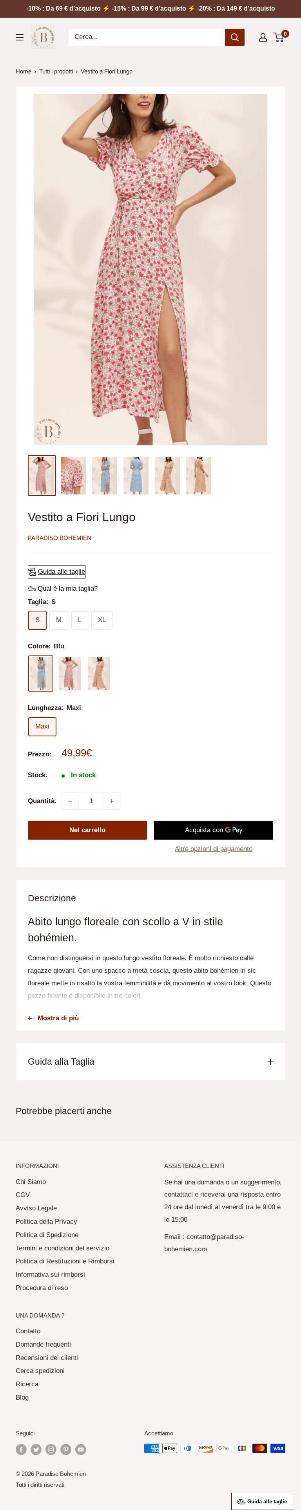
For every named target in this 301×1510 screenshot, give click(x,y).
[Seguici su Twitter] (36, 1449)
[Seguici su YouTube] (80, 1449)
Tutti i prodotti (56, 71)
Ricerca (27, 1384)
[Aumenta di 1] (111, 801)
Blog (22, 1397)
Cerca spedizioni (40, 1371)
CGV (23, 1195)
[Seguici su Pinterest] (65, 1449)
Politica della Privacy (46, 1221)
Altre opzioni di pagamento (213, 849)
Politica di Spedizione (47, 1235)
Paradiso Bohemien (59, 537)
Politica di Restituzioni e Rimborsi (65, 1261)
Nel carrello (87, 830)
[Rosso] (69, 673)
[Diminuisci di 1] (70, 801)
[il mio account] (263, 37)
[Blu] (40, 673)
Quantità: (42, 801)
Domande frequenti (43, 1344)
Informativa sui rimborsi (50, 1274)
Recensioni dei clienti (47, 1358)
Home (23, 71)
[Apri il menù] (20, 37)
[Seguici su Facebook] (21, 1449)
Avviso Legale (36, 1208)
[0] (279, 37)
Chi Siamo (31, 1182)
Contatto (28, 1331)
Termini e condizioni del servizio (62, 1248)
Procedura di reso (42, 1288)
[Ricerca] (235, 37)
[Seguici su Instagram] (50, 1449)
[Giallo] (98, 673)
